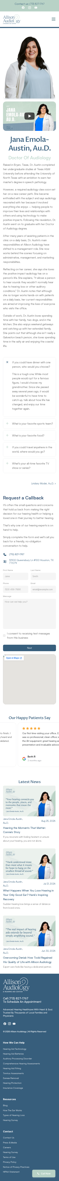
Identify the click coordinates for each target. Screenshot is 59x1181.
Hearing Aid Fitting (12, 1068)
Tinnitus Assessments (13, 1073)
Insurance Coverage (13, 1088)
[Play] (29, 116)
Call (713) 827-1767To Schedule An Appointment (22, 1000)
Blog (5, 1105)
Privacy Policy (9, 1162)
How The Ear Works (12, 1110)
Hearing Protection (12, 1083)
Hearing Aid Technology (14, 1049)
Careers (7, 1147)
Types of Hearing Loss (14, 1115)
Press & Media (10, 1142)
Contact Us (8, 1137)
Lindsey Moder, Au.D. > (43, 483)
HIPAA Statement (11, 1171)
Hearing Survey (10, 1120)
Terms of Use (9, 1157)
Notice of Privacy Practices (16, 1167)
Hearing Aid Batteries (13, 1053)
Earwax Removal (11, 1078)
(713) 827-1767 (36, 3)
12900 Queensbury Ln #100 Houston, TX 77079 (31, 561)
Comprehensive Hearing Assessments (22, 1063)
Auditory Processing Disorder (17, 1058)
